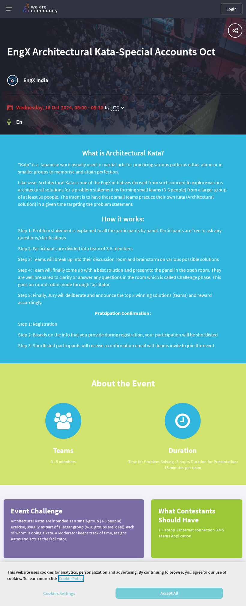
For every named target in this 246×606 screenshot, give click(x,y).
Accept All (169, 593)
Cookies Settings (59, 593)
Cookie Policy (71, 578)
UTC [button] (115, 107)
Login (231, 9)
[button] (9, 9)
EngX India (35, 80)
